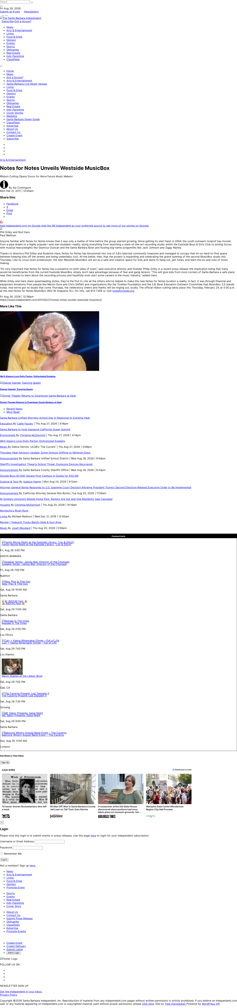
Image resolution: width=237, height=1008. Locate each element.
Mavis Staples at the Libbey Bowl (22, 676)
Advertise (12, 125)
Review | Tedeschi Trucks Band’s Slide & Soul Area (31, 522)
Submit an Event (10, 11)
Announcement (9, 458)
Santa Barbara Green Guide (23, 119)
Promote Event (15, 887)
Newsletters (31, 11)
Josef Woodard (21, 528)
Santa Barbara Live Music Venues (26, 83)
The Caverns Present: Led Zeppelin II (24, 695)
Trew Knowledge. (175, 1003)
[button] (25, 796)
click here (148, 1003)
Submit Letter (14, 949)
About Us (12, 129)
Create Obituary (16, 946)
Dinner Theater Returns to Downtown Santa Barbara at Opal (31, 402)
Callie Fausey (25, 423)
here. (33, 865)
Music (4, 446)
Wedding (11, 116)
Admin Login (13, 953)
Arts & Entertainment (19, 30)
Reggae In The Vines (14, 623)
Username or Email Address (17, 841)
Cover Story (13, 906)
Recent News (14, 408)
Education (6, 423)
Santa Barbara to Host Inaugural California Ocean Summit (35, 429)
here (93, 835)
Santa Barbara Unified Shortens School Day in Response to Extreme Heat (45, 417)
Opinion (11, 40)
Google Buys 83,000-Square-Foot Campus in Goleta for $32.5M (39, 475)
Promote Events (16, 931)
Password (6, 847)
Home (10, 71)
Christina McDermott (32, 435)
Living (10, 33)
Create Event (14, 135)
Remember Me (12, 853)
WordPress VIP (211, 1003)
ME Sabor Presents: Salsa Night (21, 715)
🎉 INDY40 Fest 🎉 (13, 603)
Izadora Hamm (32, 481)
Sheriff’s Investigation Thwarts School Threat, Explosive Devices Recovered (46, 464)
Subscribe (8, 21)
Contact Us (13, 132)
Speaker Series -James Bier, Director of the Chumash (34, 564)
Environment (8, 435)
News (9, 27)
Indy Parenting (15, 56)
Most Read (13, 412)
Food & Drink (14, 36)
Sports (10, 46)
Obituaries (12, 49)
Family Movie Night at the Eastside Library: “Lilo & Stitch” (37, 544)
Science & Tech (9, 481)
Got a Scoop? (23, 21)
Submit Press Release (19, 918)
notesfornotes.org (123, 290)
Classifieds (13, 59)
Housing (5, 504)
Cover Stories (14, 112)
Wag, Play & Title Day (15, 583)
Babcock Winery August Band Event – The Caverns (33, 735)
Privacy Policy (8, 994)
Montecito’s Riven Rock (14, 510)
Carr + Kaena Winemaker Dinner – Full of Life (29, 642)
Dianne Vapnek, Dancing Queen (16, 389)
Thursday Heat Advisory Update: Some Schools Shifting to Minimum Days (45, 452)
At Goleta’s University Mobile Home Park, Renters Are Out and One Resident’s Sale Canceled (56, 499)
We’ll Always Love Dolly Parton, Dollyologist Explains (27, 376)
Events (10, 43)
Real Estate (13, 52)
